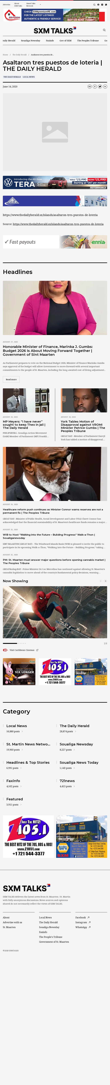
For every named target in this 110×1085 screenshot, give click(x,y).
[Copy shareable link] (90, 87)
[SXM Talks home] (55, 30)
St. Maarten (9, 927)
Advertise (6, 4)
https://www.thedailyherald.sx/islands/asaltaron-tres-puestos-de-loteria (58, 224)
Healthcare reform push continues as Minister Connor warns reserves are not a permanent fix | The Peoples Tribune (53, 511)
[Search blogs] (94, 4)
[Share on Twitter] (100, 87)
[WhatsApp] (106, 5)
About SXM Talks (18, 4)
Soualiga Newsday (30, 40)
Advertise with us (12, 922)
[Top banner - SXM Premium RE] (55, 15)
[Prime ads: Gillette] (55, 671)
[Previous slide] (101, 581)
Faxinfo (50, 40)
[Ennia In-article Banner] (55, 241)
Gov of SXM (65, 40)
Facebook (80, 917)
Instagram (81, 922)
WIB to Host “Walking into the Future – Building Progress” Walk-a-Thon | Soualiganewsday (49, 536)
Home (5, 54)
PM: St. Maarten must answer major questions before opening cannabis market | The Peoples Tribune (54, 561)
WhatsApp (81, 927)
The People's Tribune (50, 937)
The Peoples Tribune (88, 40)
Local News (29, 77)
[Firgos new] (91, 672)
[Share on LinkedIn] (105, 87)
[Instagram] (102, 5)
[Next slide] (105, 581)
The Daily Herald (19, 54)
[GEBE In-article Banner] (55, 201)
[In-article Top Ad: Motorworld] (55, 182)
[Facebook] (98, 5)
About (6, 917)
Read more (13, 379)
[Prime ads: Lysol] (19, 671)
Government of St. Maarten (54, 941)
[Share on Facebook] (95, 87)
